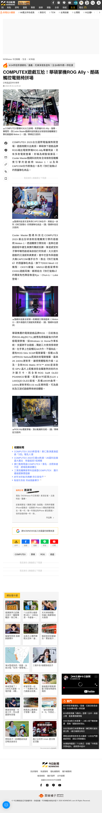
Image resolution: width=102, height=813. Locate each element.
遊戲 (52, 554)
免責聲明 (44, 771)
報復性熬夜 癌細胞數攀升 (12, 637)
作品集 (49, 517)
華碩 (33, 554)
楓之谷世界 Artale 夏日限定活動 (44, 740)
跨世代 (43, 12)
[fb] (53, 3)
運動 (49, 7)
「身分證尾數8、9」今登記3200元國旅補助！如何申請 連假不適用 (49, 711)
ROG (42, 554)
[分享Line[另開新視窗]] (6, 150)
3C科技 (32, 59)
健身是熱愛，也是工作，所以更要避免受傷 (12, 712)
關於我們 (51, 776)
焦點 (9, 7)
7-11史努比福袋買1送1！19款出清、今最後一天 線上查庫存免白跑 (31, 615)
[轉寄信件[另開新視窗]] (6, 157)
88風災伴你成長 (27, 12)
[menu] (2, 7)
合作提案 (61, 776)
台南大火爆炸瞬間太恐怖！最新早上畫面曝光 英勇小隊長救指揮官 (30, 637)
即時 (17, 7)
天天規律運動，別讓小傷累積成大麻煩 (49, 615)
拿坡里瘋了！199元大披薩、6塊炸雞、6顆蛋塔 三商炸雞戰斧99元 (12, 688)
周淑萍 (9, 83)
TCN (53, 12)
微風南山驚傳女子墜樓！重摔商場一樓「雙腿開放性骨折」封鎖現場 (30, 711)
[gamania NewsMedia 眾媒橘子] (51, 796)
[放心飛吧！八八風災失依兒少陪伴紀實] (24, 3)
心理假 (77, 12)
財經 (65, 7)
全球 (57, 7)
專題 (33, 7)
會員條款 (41, 776)
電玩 (81, 7)
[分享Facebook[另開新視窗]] (6, 143)
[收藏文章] (6, 178)
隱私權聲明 (55, 771)
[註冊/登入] (99, 3)
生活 (73, 7)
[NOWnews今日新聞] (8, 2)
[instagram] (59, 3)
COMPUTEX (20, 554)
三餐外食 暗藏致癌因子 (43, 665)
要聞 (25, 7)
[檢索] (93, 3)
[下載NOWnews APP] (87, 3)
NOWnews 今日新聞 (11, 59)
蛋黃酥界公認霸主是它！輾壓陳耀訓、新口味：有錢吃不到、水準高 (12, 615)
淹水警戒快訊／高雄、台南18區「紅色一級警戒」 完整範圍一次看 (16, 666)
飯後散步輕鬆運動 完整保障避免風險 (49, 688)
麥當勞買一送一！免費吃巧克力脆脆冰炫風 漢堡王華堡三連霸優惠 (30, 688)
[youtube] (70, 3)
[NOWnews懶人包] (81, 3)
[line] (64, 3)
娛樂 (41, 7)
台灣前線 (65, 12)
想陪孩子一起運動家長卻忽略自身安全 (16, 740)
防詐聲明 (34, 771)
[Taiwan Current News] (76, 3)
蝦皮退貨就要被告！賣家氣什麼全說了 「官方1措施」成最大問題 (49, 637)
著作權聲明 (67, 771)
